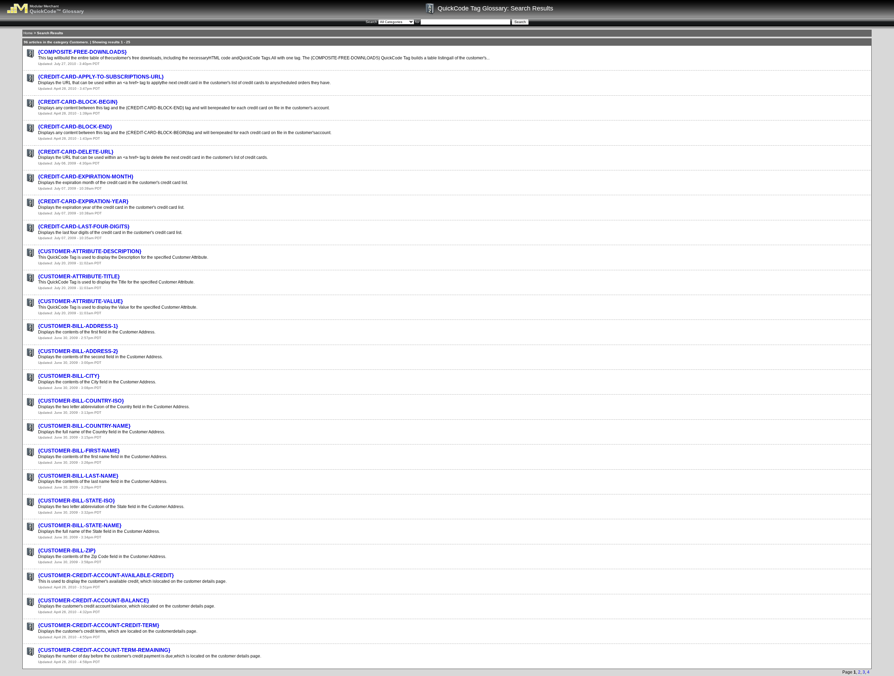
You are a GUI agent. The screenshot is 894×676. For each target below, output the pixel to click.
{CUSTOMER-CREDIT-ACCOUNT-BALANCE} (93, 600)
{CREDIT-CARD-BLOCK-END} (75, 127)
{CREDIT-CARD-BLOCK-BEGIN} (78, 102)
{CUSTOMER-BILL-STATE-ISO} (76, 501)
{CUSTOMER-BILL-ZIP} (67, 550)
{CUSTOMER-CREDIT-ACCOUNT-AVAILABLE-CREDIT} (106, 575)
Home (28, 33)
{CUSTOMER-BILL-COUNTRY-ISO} (81, 401)
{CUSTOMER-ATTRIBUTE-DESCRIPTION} (89, 251)
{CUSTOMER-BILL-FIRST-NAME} (79, 451)
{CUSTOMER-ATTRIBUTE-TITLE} (79, 276)
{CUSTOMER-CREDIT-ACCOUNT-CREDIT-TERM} (98, 625)
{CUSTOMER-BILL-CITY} (69, 376)
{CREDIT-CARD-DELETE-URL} (75, 152)
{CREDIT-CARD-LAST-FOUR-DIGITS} (84, 226)
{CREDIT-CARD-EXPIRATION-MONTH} (85, 176)
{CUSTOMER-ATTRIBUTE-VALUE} (80, 301)
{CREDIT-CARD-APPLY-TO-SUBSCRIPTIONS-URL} (101, 77)
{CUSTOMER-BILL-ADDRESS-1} (78, 326)
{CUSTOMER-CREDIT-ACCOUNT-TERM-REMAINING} (104, 650)
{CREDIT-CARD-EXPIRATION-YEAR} (83, 201)
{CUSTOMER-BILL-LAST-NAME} (78, 476)
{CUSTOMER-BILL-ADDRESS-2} (78, 351)
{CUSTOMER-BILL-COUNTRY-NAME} (84, 426)
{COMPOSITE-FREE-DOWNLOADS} (82, 52)
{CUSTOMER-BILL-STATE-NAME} (80, 525)
